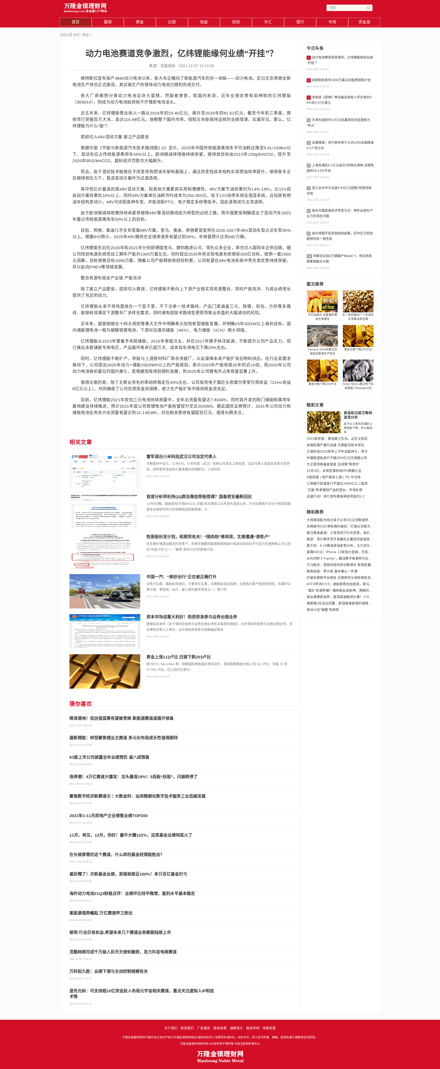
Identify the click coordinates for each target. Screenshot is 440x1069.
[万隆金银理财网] (85, 6)
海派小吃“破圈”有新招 (323, 609)
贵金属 (364, 22)
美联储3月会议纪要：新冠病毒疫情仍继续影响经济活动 (340, 603)
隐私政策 (220, 1028)
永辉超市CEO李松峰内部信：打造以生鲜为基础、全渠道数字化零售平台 (340, 526)
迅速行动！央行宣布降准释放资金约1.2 (336, 496)
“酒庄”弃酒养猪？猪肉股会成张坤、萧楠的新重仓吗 (340, 590)
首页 (76, 22)
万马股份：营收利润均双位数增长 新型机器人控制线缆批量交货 (340, 565)
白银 (172, 22)
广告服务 (203, 1028)
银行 (300, 22)
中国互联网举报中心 (247, 1043)
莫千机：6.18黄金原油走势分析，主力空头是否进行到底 (340, 545)
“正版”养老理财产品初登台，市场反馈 (334, 490)
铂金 (204, 22)
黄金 (140, 22)
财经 (236, 22)
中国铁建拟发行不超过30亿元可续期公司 (337, 458)
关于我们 (171, 1028)
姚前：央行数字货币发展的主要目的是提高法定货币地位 (340, 539)
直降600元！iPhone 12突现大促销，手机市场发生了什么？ (340, 552)
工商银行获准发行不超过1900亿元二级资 (337, 483)
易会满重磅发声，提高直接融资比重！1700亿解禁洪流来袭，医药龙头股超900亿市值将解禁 (340, 597)
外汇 (268, 22)
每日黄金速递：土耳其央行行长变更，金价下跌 (340, 532)
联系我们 (187, 1028)
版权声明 (252, 1028)
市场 (332, 22)
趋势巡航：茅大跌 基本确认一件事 (332, 571)
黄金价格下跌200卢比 (358, 349)
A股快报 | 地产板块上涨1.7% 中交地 (334, 477)
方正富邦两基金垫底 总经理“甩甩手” (333, 464)
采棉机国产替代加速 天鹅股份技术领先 (335, 445)
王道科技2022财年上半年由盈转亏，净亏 (337, 451)
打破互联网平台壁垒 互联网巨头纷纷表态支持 (340, 577)
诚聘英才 (236, 1028)
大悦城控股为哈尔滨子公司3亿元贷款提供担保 (340, 520)
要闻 (108, 22)
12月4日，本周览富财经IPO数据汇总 (334, 470)
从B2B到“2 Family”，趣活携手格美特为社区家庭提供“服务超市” (340, 558)
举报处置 (269, 1028)
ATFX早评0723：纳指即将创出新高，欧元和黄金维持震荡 (340, 584)
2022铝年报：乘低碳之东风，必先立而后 (337, 438)
